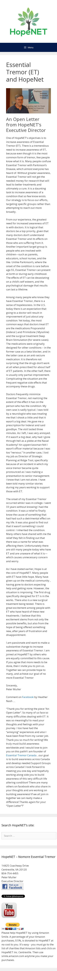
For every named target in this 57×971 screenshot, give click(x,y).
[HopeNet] (28, 21)
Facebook (27, 697)
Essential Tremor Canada (21, 755)
